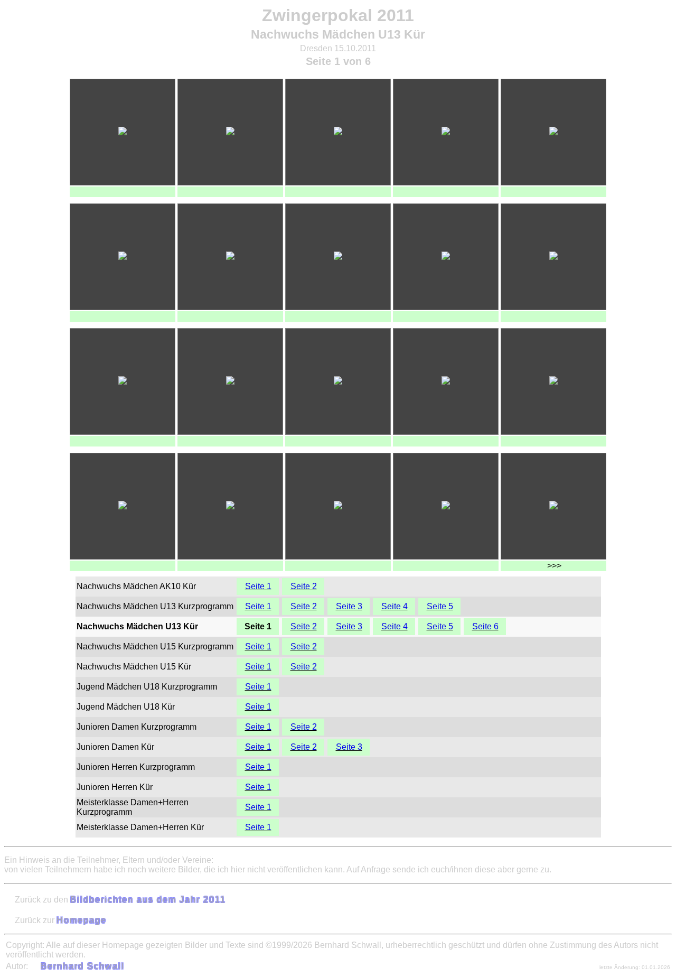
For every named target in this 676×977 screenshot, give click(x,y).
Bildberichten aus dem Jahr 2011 (148, 899)
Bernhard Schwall (83, 966)
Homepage (82, 920)
